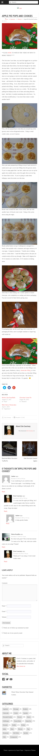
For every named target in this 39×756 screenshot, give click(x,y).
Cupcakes (25, 713)
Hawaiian (5, 725)
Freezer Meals (17, 721)
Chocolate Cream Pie (25, 397)
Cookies (16, 713)
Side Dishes (16, 733)
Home (6, 19)
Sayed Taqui (19, 750)
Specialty (26, 733)
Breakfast (25, 709)
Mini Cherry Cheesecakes (9, 405)
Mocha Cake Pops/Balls (8, 397)
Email (4, 611)
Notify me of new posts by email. (13, 633)
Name (4, 606)
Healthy (14, 725)
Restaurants (5, 733)
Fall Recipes (6, 721)
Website (4, 617)
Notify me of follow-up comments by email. (16, 628)
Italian (4, 729)
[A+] (5, 21)
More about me (21, 666)
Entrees (28, 717)
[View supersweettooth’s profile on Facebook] (3, 679)
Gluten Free (28, 721)
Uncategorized (13, 737)
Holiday (23, 725)
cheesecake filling (25, 370)
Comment (4, 583)
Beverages (16, 709)
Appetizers (12, 19)
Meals (12, 729)
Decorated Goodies (7, 717)
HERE (10, 53)
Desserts (20, 19)
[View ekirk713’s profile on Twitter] (7, 679)
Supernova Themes (30, 750)
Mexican (20, 729)
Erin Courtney (7, 417)
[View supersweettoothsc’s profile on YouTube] (11, 679)
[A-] (3, 21)
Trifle (4, 737)
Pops (28, 729)
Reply (3, 491)
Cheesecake (5, 713)
